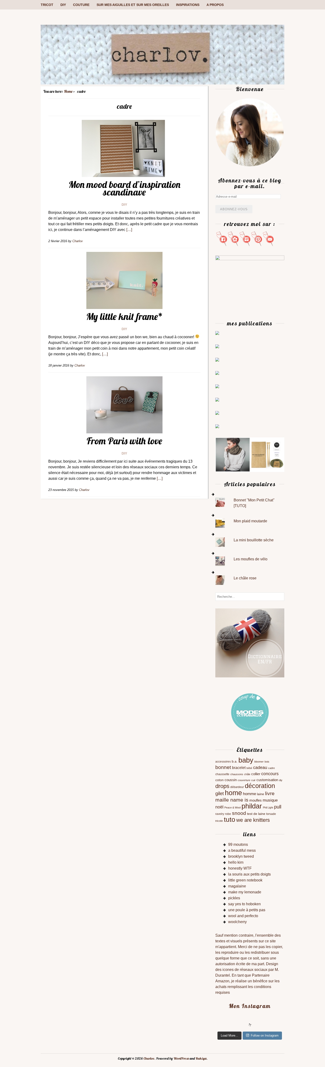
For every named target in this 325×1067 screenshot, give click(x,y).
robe (228, 814)
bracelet (239, 768)
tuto (229, 819)
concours (270, 773)
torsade (271, 814)
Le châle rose (245, 578)
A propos (215, 5)
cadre (271, 768)
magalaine (237, 886)
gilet (219, 793)
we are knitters (253, 820)
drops (222, 786)
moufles (255, 800)
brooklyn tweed (241, 856)
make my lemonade (244, 892)
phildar (251, 806)
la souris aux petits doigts (249, 874)
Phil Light (268, 807)
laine (260, 794)
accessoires (223, 761)
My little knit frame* (124, 316)
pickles (234, 898)
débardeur (237, 787)
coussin (231, 780)
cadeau (260, 767)
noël (219, 807)
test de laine (256, 814)
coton (219, 780)
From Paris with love (124, 441)
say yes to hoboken (244, 904)
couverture (244, 780)
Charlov (148, 1058)
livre (270, 793)
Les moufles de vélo (250, 559)
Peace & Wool (232, 807)
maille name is (231, 800)
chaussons (236, 774)
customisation (267, 780)
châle (247, 774)
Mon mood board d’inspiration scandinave (124, 188)
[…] (129, 230)
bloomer (259, 761)
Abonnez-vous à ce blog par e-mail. (249, 183)
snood (239, 813)
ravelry (219, 814)
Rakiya (201, 1058)
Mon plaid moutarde (250, 521)
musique (270, 800)
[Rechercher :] (249, 596)
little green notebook (245, 880)
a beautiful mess (242, 850)
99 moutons (238, 844)
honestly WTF (240, 868)
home (233, 793)
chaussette (222, 774)
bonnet (223, 767)
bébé (249, 768)
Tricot (47, 5)
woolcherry (237, 922)
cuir (253, 780)
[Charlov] (162, 83)
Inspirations (187, 5)
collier (255, 774)
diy (280, 780)
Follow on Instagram (265, 1035)
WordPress (181, 1058)
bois (267, 761)
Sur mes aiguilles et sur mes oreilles (133, 5)
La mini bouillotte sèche (254, 540)
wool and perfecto (243, 916)
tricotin (219, 820)
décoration (260, 785)
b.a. (234, 761)
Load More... (229, 1035)
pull (277, 806)
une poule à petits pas (246, 910)
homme (249, 794)
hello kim (235, 862)
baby (245, 760)
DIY (63, 5)
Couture (81, 5)
